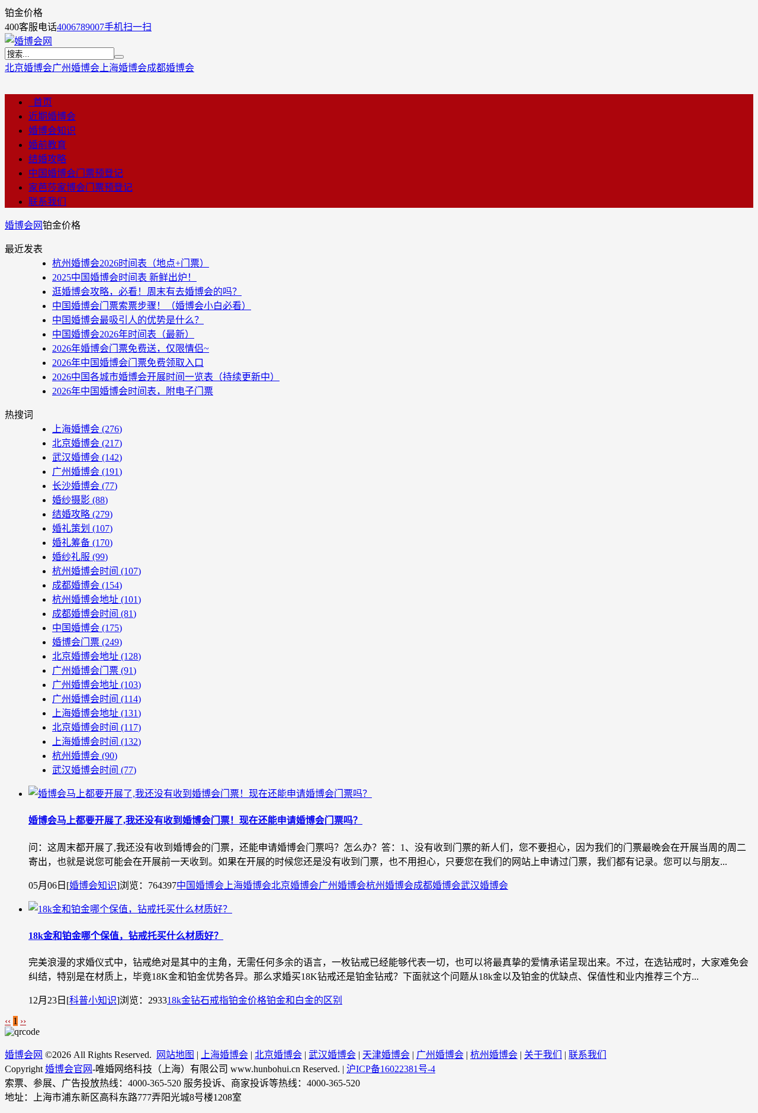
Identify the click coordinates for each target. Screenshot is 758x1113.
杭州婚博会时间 (96, 571)
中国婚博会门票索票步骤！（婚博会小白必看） (151, 306)
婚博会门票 (87, 642)
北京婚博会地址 (96, 656)
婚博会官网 (68, 1069)
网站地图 (175, 1055)
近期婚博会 (52, 116)
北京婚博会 (28, 68)
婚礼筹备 (82, 543)
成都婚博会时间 (94, 614)
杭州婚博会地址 (96, 599)
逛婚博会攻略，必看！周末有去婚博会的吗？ (147, 292)
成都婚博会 (170, 68)
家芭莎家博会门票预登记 (80, 187)
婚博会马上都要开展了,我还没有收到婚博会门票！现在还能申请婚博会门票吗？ (195, 820)
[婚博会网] (28, 41)
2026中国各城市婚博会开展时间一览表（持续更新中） (166, 377)
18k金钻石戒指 (198, 1000)
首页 (40, 102)
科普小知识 (93, 1000)
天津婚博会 (386, 1055)
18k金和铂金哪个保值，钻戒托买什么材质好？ (125, 936)
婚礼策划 (82, 528)
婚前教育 (47, 145)
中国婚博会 (87, 628)
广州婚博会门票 (94, 670)
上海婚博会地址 (96, 713)
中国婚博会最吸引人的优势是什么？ (128, 320)
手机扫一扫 (128, 27)
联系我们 (47, 202)
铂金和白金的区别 (304, 1000)
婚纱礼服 (80, 557)
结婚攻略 (47, 159)
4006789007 (80, 27)
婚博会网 (24, 225)
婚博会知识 (52, 131)
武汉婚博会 (87, 457)
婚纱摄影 (80, 500)
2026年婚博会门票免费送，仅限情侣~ (130, 348)
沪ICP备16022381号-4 (390, 1069)
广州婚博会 (75, 68)
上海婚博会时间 (96, 741)
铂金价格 (247, 1000)
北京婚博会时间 (96, 727)
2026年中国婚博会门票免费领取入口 (128, 363)
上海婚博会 (123, 68)
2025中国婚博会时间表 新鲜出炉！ (124, 277)
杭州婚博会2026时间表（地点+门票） (130, 263)
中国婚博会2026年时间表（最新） (123, 334)
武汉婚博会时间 (94, 770)
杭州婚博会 (84, 756)
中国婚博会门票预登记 (75, 173)
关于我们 (543, 1055)
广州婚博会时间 (96, 699)
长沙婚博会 (84, 486)
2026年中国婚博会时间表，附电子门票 (132, 391)
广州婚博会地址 (96, 685)
